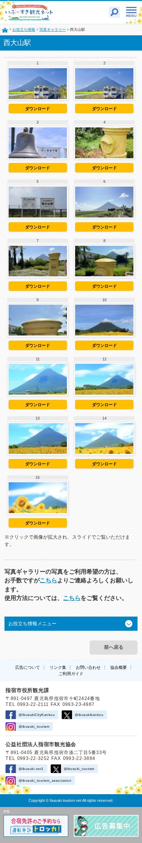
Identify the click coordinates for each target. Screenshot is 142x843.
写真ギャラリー (52, 29)
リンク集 (58, 667)
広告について (27, 667)
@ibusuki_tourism (34, 726)
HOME (5, 30)
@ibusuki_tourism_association (45, 780)
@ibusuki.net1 (31, 769)
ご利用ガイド (71, 673)
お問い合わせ (88, 667)
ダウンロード (37, 108)
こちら (48, 580)
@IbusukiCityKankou (37, 715)
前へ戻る (113, 647)
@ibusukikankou (89, 715)
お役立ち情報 (23, 29)
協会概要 (118, 667)
